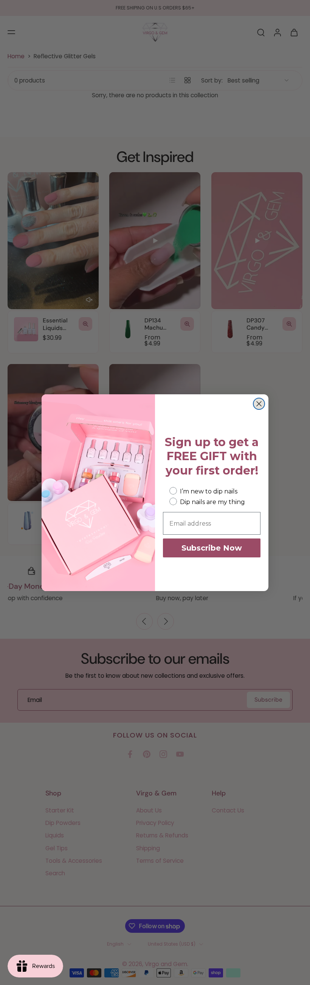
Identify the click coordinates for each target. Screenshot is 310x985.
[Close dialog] (259, 403)
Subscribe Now (211, 547)
